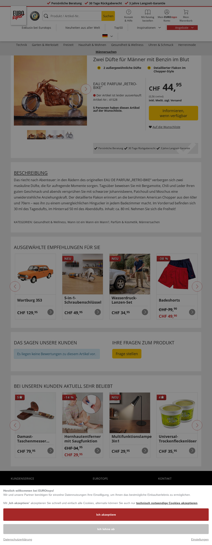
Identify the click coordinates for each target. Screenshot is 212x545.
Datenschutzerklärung (17, 539)
